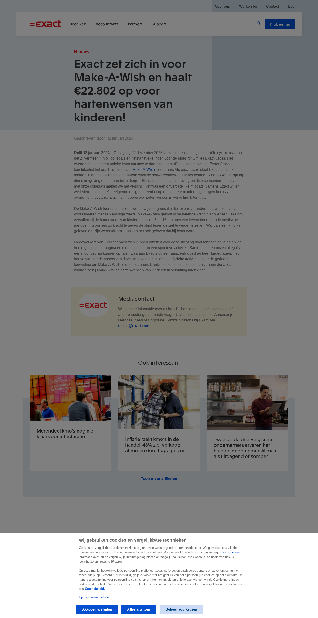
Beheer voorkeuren (181, 609)
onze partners (231, 552)
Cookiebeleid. (95, 589)
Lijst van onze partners (94, 597)
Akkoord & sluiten (97, 609)
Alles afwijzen (138, 609)
